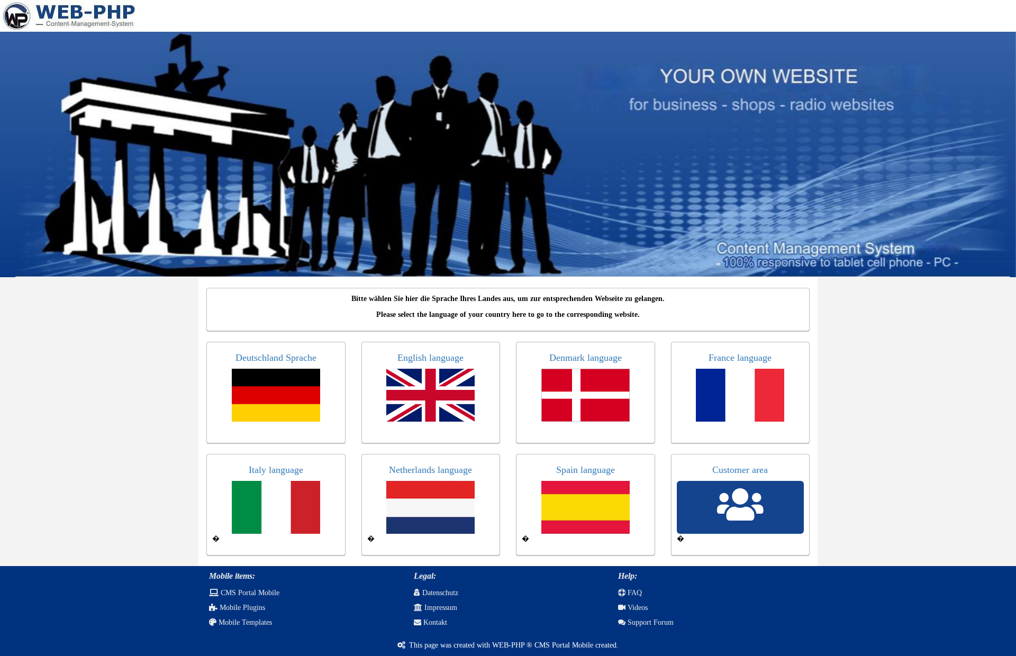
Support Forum (649, 622)
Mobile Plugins (241, 608)
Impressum (439, 608)
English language (430, 357)
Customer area (740, 469)
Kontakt (434, 622)
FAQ (633, 593)
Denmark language (585, 357)
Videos (636, 608)
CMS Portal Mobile (249, 593)
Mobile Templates (244, 622)
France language (740, 357)
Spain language (585, 469)
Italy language (276, 469)
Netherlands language (430, 469)
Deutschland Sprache (275, 357)
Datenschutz (439, 593)
